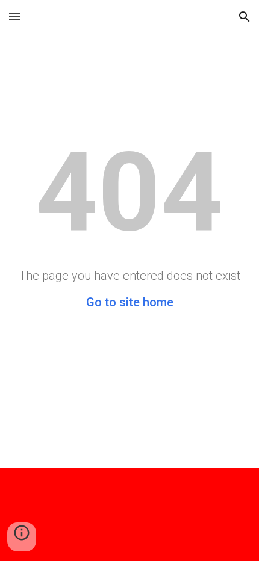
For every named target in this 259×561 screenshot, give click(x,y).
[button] (14, 16)
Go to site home (129, 302)
